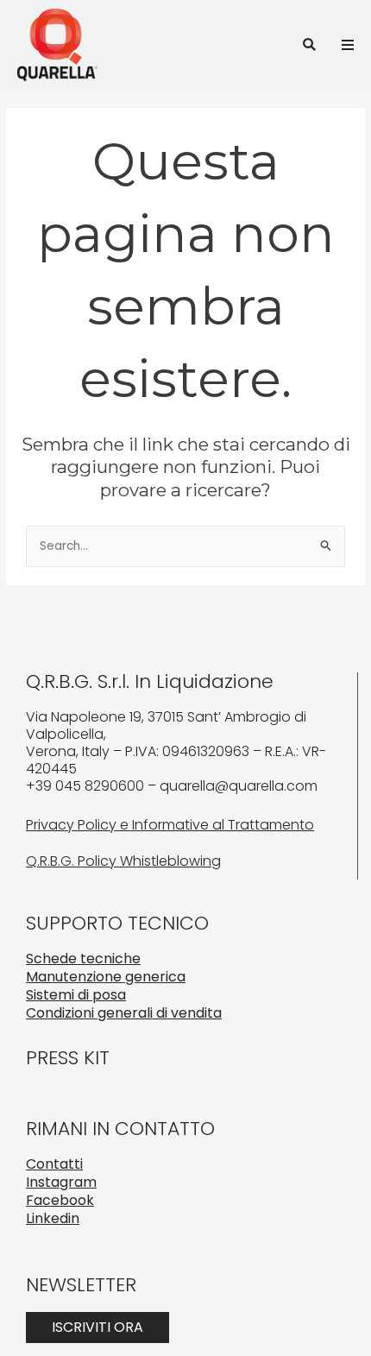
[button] (309, 44)
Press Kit (68, 1057)
